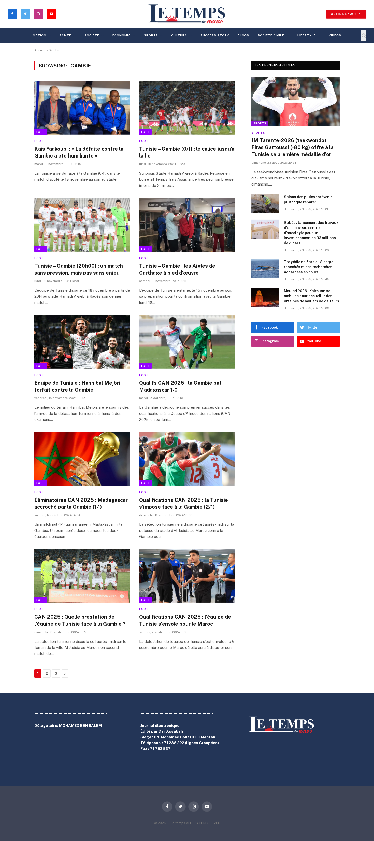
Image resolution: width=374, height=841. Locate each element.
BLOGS (243, 35)
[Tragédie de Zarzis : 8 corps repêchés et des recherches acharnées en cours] (265, 268)
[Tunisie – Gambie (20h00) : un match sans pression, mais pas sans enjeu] (82, 225)
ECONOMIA (121, 35)
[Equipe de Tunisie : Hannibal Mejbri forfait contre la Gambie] (82, 342)
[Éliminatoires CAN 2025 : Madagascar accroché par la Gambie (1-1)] (82, 459)
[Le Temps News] (187, 14)
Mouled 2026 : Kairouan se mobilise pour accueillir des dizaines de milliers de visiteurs (311, 296)
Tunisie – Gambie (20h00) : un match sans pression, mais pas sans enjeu (78, 269)
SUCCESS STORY (214, 35)
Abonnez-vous (346, 14)
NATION (39, 35)
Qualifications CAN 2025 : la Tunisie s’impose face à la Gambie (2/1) (183, 503)
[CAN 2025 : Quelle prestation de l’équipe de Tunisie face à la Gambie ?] (82, 576)
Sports (151, 35)
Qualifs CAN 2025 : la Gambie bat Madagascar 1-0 (180, 386)
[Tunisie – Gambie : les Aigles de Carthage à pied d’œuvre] (187, 225)
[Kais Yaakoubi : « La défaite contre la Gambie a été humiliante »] (82, 108)
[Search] (363, 35)
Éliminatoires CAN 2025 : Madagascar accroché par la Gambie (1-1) (81, 503)
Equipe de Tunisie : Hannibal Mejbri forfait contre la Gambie (77, 386)
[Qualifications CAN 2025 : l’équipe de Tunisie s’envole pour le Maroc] (187, 576)
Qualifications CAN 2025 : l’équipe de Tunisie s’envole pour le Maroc (185, 620)
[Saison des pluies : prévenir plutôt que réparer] (265, 203)
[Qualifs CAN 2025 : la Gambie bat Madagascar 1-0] (187, 342)
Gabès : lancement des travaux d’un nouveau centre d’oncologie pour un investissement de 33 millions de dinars (311, 233)
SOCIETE (91, 35)
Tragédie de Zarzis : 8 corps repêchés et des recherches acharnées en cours (308, 267)
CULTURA (179, 35)
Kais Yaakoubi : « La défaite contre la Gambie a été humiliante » (78, 152)
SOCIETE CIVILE (271, 35)
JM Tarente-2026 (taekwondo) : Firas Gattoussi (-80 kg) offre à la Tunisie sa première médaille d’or (292, 147)
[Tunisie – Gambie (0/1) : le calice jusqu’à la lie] (187, 108)
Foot (40, 131)
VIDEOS (335, 35)
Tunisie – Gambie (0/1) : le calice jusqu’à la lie (186, 152)
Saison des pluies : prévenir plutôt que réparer (308, 199)
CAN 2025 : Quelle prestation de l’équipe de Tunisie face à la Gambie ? (79, 620)
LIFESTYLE (306, 35)
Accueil (40, 50)
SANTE (65, 35)
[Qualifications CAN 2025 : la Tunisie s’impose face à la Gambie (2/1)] (187, 459)
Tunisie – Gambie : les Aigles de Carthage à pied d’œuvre (177, 269)
